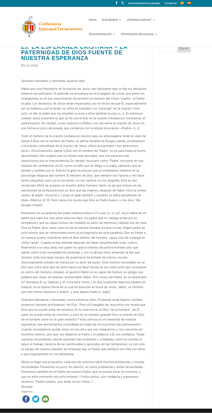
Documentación (100, 34)
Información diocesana (137, 34)
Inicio (92, 19)
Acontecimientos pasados (144, 3)
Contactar (170, 3)
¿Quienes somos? (139, 19)
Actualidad (109, 19)
